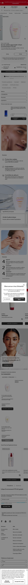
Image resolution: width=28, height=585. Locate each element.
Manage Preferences (7, 582)
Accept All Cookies (19, 581)
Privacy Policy (4, 575)
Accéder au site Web (19, 299)
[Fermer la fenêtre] (24, 285)
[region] (14, 577)
